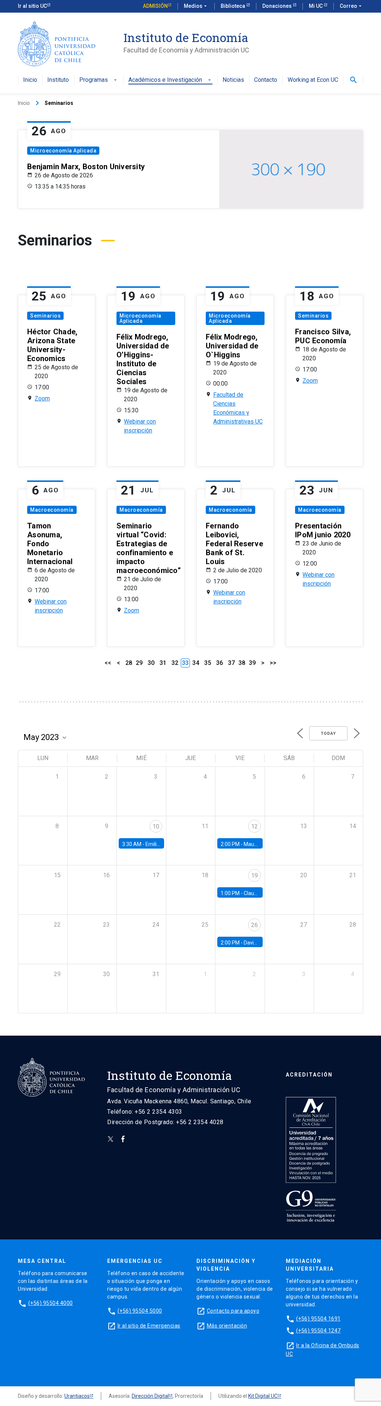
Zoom (42, 398)
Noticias (233, 80)
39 (252, 662)
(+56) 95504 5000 (140, 1311)
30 (151, 662)
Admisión (155, 6)
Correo (351, 6)
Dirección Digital (150, 1396)
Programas (98, 80)
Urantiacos (77, 1396)
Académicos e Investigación (170, 80)
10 (156, 826)
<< (108, 662)
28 (128, 662)
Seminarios (45, 316)
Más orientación (227, 1326)
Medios (196, 6)
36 (219, 662)
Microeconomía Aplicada (63, 151)
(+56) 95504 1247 (318, 1330)
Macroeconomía (52, 510)
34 (195, 662)
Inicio (30, 80)
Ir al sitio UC (32, 6)
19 (254, 875)
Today (328, 733)
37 (231, 662)
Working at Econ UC (313, 80)
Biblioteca (233, 6)
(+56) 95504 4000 (50, 1303)
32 (175, 662)
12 (254, 826)
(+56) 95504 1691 (318, 1319)
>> (273, 662)
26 (254, 925)
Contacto (265, 80)
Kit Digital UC (263, 1396)
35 (207, 662)
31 (163, 662)
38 (241, 662)
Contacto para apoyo (233, 1311)
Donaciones (277, 6)
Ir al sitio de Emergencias (149, 1326)
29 (139, 662)
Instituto (58, 80)
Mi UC (316, 6)
